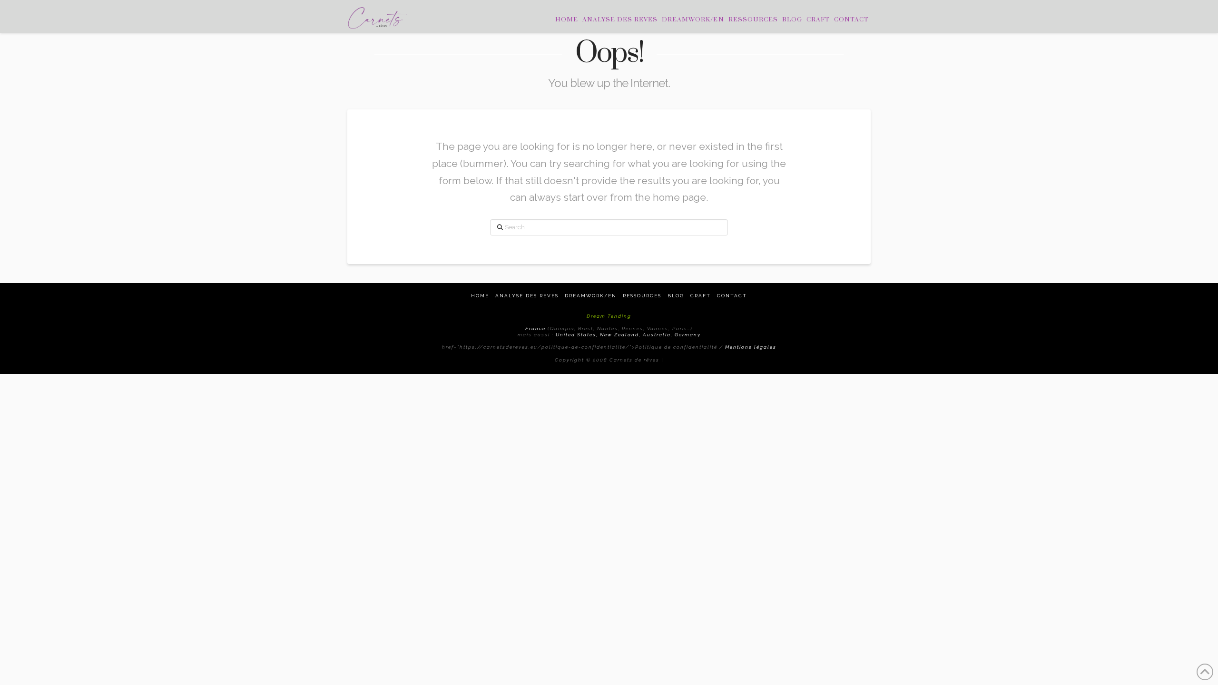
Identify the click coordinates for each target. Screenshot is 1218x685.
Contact (732, 295)
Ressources (642, 295)
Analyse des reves (527, 295)
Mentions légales (750, 347)
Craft (700, 295)
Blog (676, 295)
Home (480, 295)
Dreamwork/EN (591, 295)
